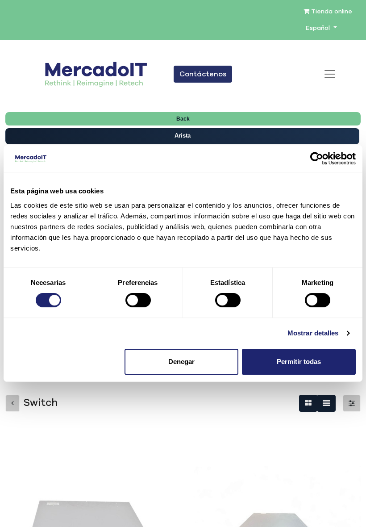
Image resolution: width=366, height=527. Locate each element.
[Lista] (326, 403)
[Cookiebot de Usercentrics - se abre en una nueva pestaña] (317, 158)
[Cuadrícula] (308, 403)
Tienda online (330, 11)
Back (183, 119)
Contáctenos (202, 74)
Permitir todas (299, 361)
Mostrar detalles (313, 333)
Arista (183, 135)
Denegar (181, 361)
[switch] (138, 300)
